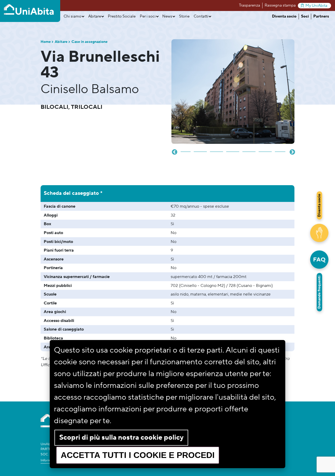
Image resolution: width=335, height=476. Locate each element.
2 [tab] (184, 149)
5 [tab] (233, 149)
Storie (184, 16)
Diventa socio (284, 16)
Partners (321, 16)
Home (46, 41)
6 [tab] (249, 149)
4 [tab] (217, 149)
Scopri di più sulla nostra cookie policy (121, 437)
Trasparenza (249, 5)
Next (291, 151)
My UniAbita (316, 5)
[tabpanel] (232, 91)
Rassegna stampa (280, 5)
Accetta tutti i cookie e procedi (138, 455)
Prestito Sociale (122, 16)
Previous (174, 151)
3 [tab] (200, 149)
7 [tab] (265, 149)
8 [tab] (281, 149)
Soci (305, 16)
